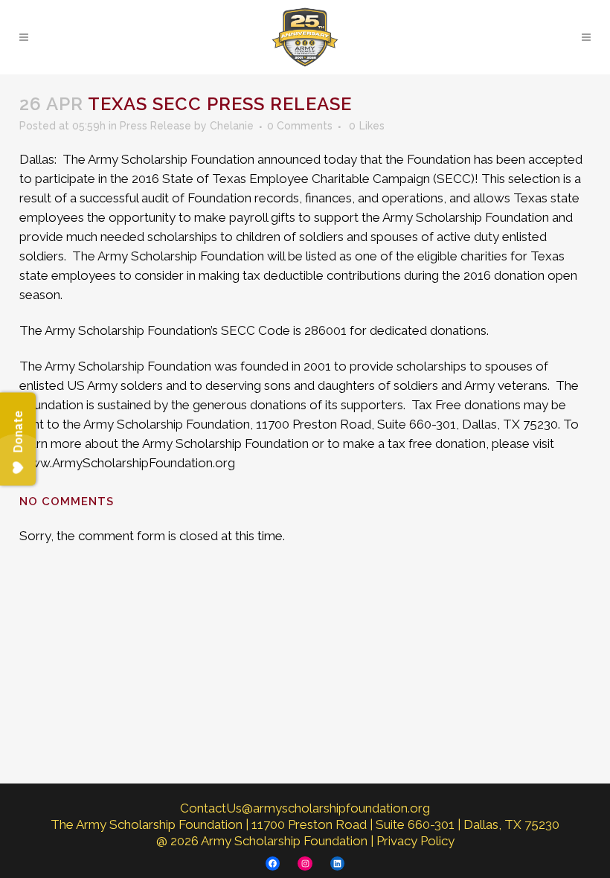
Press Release (155, 126)
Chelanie (232, 126)
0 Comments (300, 126)
